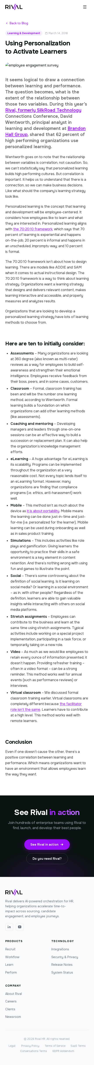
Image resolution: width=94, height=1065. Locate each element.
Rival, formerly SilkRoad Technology (43, 110)
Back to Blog (19, 23)
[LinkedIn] (9, 927)
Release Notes (62, 965)
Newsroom (13, 1017)
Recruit (10, 949)
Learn (9, 965)
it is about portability (43, 511)
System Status (62, 972)
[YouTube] (20, 927)
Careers (11, 1001)
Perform (11, 972)
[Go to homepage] (14, 7)
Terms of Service (55, 1046)
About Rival (13, 994)
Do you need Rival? (47, 859)
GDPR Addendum (63, 1051)
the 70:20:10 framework (32, 229)
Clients (10, 1009)
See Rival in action (44, 844)
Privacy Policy (30, 1046)
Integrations (60, 949)
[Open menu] (85, 7)
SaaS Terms (78, 1046)
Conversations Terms (33, 1051)
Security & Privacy (64, 957)
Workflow (12, 957)
